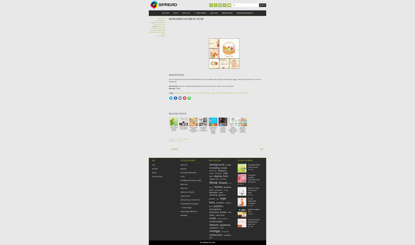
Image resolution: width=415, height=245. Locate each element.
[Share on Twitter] (171, 98)
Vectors (165, 13)
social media (215, 221)
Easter (163, 30)
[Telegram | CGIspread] (220, 5)
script (212, 218)
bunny (159, 28)
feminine (223, 179)
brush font (212, 171)
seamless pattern (222, 219)
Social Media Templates (190, 204)
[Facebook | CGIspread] (211, 5)
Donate (155, 169)
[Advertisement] (217, 29)
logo (217, 199)
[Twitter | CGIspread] (215, 5)
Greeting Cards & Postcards (159, 23)
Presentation (227, 13)
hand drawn (218, 190)
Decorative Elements (188, 173)
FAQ (153, 165)
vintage (214, 231)
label (221, 193)
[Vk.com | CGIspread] (229, 5)
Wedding (184, 215)
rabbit (163, 34)
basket (154, 28)
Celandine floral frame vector (254, 166)
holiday (226, 190)
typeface (225, 225)
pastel (151, 32)
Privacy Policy (157, 176)
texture (213, 225)
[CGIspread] (164, 9)
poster (223, 212)
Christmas (218, 173)
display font (221, 176)
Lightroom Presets (187, 192)
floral (213, 182)
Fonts (175, 13)
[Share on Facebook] (175, 98)
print (229, 212)
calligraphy (222, 171)
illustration (213, 192)
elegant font (214, 179)
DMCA (154, 173)
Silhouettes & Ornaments (190, 200)
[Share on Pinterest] (184, 98)
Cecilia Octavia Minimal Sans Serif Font (254, 222)
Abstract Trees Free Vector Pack (253, 190)
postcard (162, 32)
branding (214, 167)
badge (228, 165)
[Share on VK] (180, 98)
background (161, 26)
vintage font (225, 231)
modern (220, 202)
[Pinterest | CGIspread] (224, 5)
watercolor (215, 235)
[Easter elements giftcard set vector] (224, 70)
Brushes (183, 169)
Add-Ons (214, 13)
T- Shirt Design (200, 13)
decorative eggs (155, 30)
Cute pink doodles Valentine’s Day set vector (254, 178)
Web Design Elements (245, 13)
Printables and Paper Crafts (191, 180)
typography (213, 228)
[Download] (189, 98)
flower (223, 183)
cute (163, 28)
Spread (162, 19)
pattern (156, 32)
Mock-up (186, 13)
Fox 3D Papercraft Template (252, 201)
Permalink (162, 36)
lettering (213, 195)
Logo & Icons (185, 196)
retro (211, 215)
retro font (220, 215)
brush (224, 168)
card (211, 173)
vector (221, 228)
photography (215, 209)
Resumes (184, 188)
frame (218, 187)
